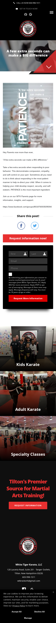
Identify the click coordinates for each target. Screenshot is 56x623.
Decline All (39, 611)
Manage (28, 618)
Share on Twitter (34, 225)
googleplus (30, 14)
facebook (26, 14)
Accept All (17, 611)
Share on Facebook (21, 225)
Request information (28, 505)
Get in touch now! (28, 8)
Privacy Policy (18, 605)
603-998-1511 (34, 3)
